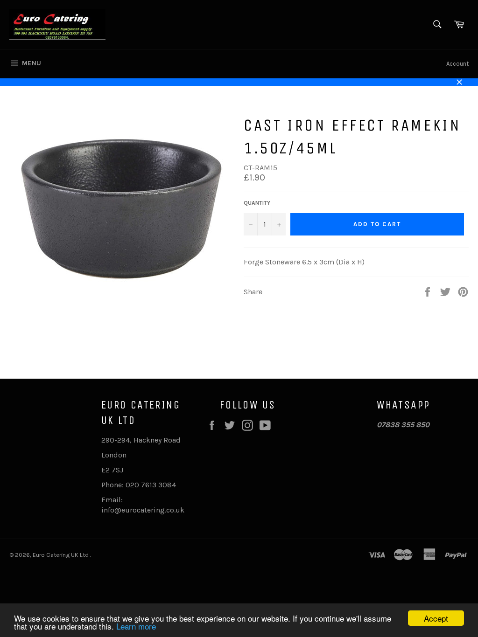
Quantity (257, 203)
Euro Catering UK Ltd (61, 554)
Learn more (136, 626)
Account (457, 63)
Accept (436, 618)
